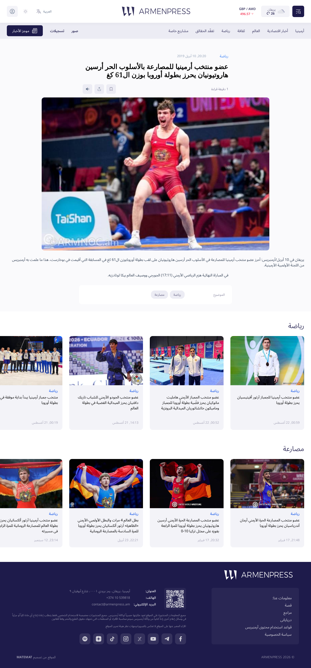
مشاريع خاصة (178, 30)
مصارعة (159, 294)
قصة (288, 605)
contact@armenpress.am (111, 604)
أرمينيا (299, 30)
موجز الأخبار (20, 30)
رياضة (226, 30)
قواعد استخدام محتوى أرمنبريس (268, 627)
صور (74, 30)
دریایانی (286, 619)
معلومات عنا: (282, 597)
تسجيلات (57, 30)
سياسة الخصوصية (278, 634)
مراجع (287, 612)
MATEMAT (24, 657)
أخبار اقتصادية (277, 30)
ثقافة (241, 30)
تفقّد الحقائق (205, 30)
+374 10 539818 (118, 597)
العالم (256, 30)
